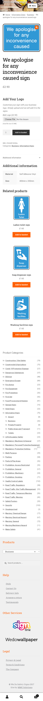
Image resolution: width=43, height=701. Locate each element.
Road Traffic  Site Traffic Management (20, 489)
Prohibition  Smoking (13, 477)
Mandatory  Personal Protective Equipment (22, 445)
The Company (12, 669)
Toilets (11, 433)
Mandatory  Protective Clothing (17, 449)
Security (8, 505)
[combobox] (21, 551)
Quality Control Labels (14, 481)
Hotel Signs (10, 409)
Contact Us (11, 588)
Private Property (14, 425)
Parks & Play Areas (13, 461)
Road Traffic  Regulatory (15, 485)
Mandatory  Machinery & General (18, 441)
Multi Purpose (11, 453)
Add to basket (21, 132)
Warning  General (12, 521)
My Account (7, 697)
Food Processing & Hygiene (16, 401)
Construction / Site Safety (15, 361)
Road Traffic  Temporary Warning (18, 493)
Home (7, 15)
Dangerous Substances (14, 373)
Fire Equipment (11, 389)
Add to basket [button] (21, 235)
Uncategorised (11, 509)
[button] (37, 27)
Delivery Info (12, 593)
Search (21, 697)
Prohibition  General (13, 469)
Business (30, 15)
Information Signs (18, 15)
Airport (11, 417)
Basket (33, 695)
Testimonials (12, 602)
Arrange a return (14, 597)
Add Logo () (10, 119)
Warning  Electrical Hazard (15, 517)
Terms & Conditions (15, 664)
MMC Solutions (25, 687)
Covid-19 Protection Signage (17, 369)
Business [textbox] (19, 551)
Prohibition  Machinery (14, 473)
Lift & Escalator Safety (14, 437)
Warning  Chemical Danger (15, 513)
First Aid (8, 397)
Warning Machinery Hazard (16, 525)
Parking (8, 457)
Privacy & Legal (13, 660)
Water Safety (10, 529)
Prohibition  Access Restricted (17, 465)
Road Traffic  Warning (14, 497)
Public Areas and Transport (19, 429)
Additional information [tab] (12, 158)
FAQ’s (8, 584)
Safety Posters (11, 501)
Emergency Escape (12, 381)
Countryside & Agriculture (15, 365)
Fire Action (9, 385)
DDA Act (8, 377)
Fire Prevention (11, 393)
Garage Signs (10, 405)
